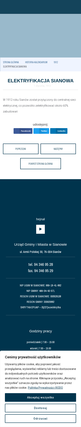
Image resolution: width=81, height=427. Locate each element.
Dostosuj (40, 408)
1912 (56, 62)
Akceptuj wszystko (40, 397)
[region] (40, 389)
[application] (40, 229)
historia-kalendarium (36, 62)
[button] (5, 7)
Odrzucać (40, 418)
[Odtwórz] (40, 229)
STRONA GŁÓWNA (11, 62)
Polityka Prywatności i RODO (45, 387)
